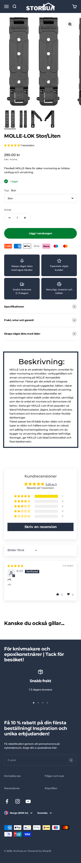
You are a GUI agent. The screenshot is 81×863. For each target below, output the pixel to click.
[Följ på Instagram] (17, 801)
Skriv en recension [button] (41, 527)
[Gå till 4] (50, 119)
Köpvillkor (51, 788)
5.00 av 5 (51, 484)
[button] (12, 145)
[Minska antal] (9, 218)
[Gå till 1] (10, 119)
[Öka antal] (25, 218)
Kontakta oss (12, 775)
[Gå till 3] (36, 119)
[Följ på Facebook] (7, 801)
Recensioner (12, 788)
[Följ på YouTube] (28, 801)
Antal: (7, 209)
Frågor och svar (54, 775)
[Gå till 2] (23, 119)
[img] (15, 565)
